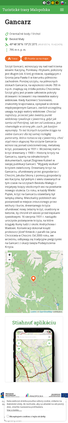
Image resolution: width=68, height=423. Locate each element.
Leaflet (33, 311)
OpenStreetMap (45, 311)
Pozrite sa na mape (37, 58)
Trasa (14, 58)
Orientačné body (19, 34)
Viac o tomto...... (14, 410)
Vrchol (36, 34)
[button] (33, 278)
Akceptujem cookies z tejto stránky (27, 416)
